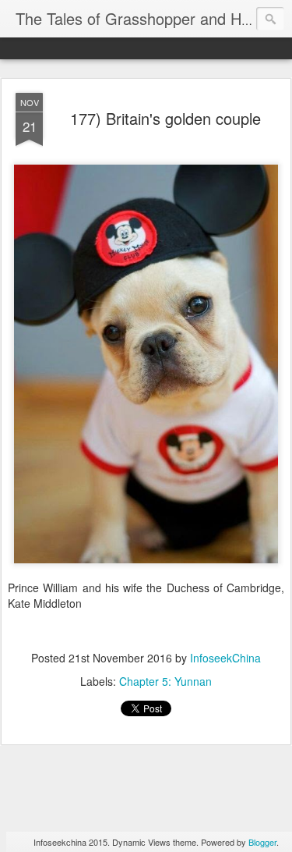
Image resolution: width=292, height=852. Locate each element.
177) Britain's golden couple (165, 118)
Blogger (262, 842)
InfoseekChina (225, 658)
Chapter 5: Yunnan (165, 681)
